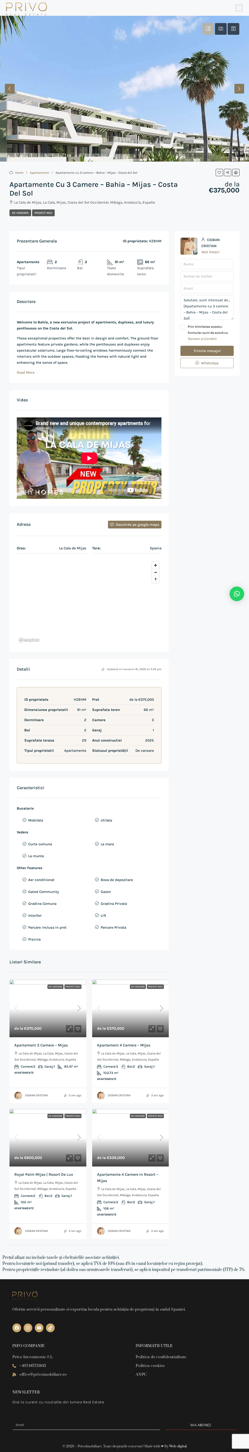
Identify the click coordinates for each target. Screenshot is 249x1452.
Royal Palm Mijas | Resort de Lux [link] (43, 1174)
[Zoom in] (155, 565)
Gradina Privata (114, 903)
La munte (36, 856)
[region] (89, 601)
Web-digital (178, 1446)
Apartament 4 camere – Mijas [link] (123, 1045)
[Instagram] (28, 1327)
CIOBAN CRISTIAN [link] (36, 1095)
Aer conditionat (41, 880)
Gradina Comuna (42, 903)
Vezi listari (210, 252)
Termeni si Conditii (202, 339)
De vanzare (20, 213)
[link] (47, 1008)
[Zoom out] (155, 572)
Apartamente (39, 172)
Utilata (106, 820)
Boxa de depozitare (117, 880)
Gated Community (43, 892)
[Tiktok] (50, 1327)
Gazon (106, 892)
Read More (26, 372)
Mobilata (35, 820)
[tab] (208, 29)
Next (239, 89)
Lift (103, 915)
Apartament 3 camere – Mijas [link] (41, 1045)
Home (19, 172)
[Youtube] (39, 1327)
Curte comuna (40, 844)
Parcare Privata (113, 927)
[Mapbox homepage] (29, 640)
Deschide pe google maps (137, 524)
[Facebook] (16, 1327)
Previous (10, 89)
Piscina (34, 939)
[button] (239, 8)
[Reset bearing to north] (155, 579)
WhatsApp (209, 363)
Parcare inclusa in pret (47, 927)
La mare (107, 844)
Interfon (35, 915)
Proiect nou (43, 213)
